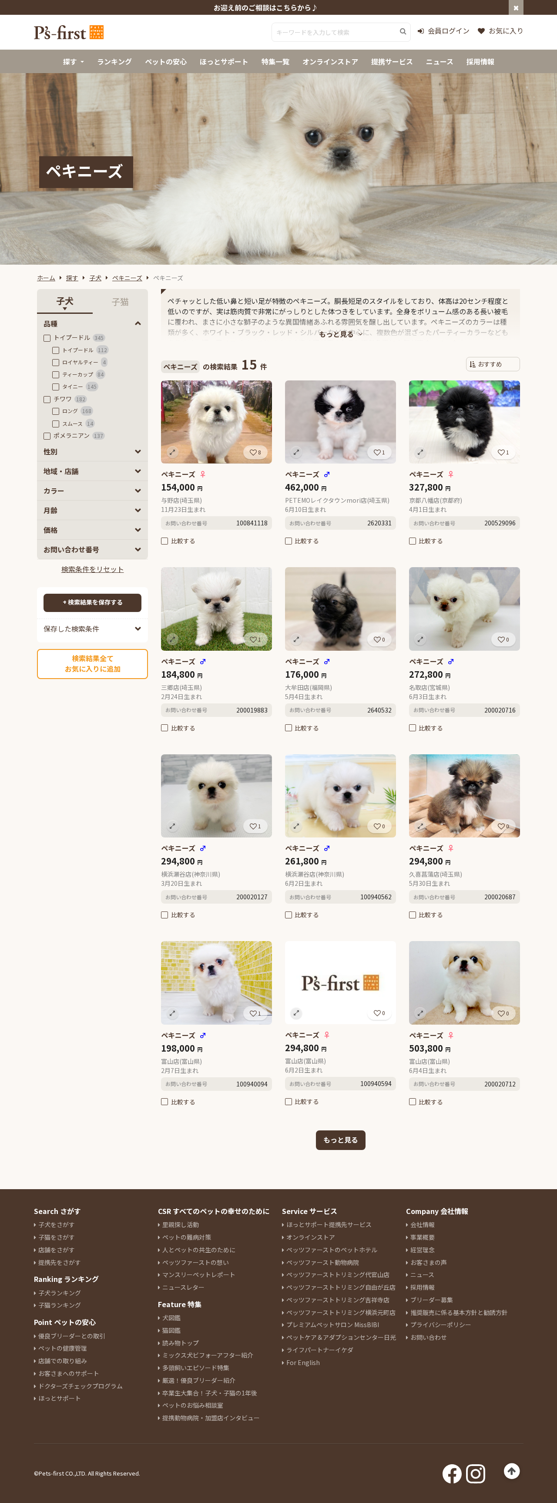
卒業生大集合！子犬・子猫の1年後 (209, 1393)
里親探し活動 (180, 1224)
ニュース (422, 1274)
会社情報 (422, 1224)
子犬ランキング (59, 1292)
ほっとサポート (59, 1398)
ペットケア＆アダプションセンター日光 (341, 1337)
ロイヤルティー (84, 362)
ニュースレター (183, 1287)
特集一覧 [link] (275, 61)
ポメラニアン (78, 435)
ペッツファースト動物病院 (322, 1262)
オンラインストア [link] (330, 61)
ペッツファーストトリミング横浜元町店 (341, 1312)
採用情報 (422, 1287)
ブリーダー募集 (431, 1299)
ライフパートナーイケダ (319, 1349)
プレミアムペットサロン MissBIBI (332, 1324)
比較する (183, 540)
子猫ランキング (59, 1305)
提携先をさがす (59, 1262)
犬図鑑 (171, 1317)
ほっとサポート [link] (224, 61)
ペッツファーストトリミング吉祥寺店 (337, 1299)
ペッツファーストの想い (195, 1262)
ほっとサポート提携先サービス (329, 1224)
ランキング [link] (114, 61)
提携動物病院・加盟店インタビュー (211, 1417)
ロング (76, 410)
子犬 (95, 277)
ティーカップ (83, 374)
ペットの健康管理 (62, 1348)
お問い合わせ (428, 1337)
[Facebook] (452, 1471)
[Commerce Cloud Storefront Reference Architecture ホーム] (69, 32)
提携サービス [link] (392, 61)
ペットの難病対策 (186, 1237)
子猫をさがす (56, 1237)
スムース (77, 423)
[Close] (516, 7)
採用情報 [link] (480, 61)
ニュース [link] (439, 61)
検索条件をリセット (92, 569)
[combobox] (341, 32)
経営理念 (422, 1249)
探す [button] (70, 61)
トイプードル (79, 337)
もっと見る (340, 1139)
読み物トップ (180, 1342)
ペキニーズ (127, 277)
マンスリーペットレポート (198, 1274)
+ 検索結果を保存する (93, 602)
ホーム (46, 277)
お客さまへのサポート (68, 1373)
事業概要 (422, 1237)
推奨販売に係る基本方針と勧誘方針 (459, 1312)
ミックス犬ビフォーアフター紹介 (207, 1355)
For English (303, 1362)
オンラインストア (310, 1237)
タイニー (79, 386)
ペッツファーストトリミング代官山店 (337, 1274)
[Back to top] (512, 1471)
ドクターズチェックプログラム (80, 1386)
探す (72, 277)
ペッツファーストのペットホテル (331, 1249)
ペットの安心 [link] (166, 61)
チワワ (69, 398)
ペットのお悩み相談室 (192, 1405)
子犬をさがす (56, 1224)
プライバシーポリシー (440, 1324)
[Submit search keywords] (403, 31)
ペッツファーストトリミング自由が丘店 (341, 1287)
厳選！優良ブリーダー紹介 (198, 1380)
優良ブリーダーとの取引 (71, 1336)
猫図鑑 (171, 1330)
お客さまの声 (428, 1262)
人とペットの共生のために (198, 1249)
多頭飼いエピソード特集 (195, 1367)
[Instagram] (475, 1471)
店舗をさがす (56, 1249)
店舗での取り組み (62, 1360)
